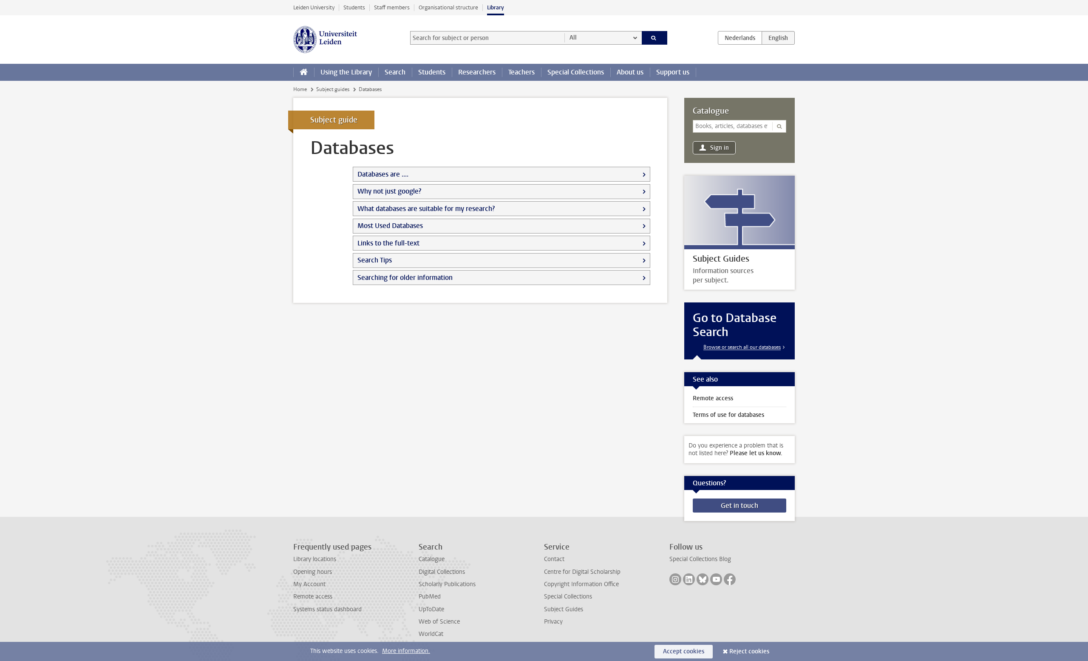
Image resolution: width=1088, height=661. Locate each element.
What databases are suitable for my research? (426, 208)
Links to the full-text (388, 243)
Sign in (719, 148)
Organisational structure (448, 7)
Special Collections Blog (700, 559)
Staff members (392, 7)
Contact (554, 559)
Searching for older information (405, 277)
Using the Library (346, 72)
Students (354, 7)
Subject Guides (563, 609)
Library (495, 7)
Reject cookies (749, 651)
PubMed (430, 597)
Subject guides (332, 89)
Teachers (521, 72)
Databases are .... (382, 174)
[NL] (740, 38)
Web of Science (439, 622)
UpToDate (431, 609)
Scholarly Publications (447, 584)
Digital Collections (442, 572)
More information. (406, 651)
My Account (309, 584)
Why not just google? (389, 191)
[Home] (303, 72)
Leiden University (313, 7)
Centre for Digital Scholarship (582, 572)
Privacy (553, 622)
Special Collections (575, 72)
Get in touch (739, 505)
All (573, 38)
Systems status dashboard (327, 609)
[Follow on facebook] (730, 579)
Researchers (477, 72)
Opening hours (312, 572)
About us (630, 72)
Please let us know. (756, 453)
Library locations (314, 559)
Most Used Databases (390, 225)
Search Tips (374, 260)
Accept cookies (683, 651)
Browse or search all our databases (742, 347)
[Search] (655, 38)
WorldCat (431, 634)
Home (300, 89)
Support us (672, 72)
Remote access (312, 597)
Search (395, 72)
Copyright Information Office (581, 584)
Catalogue (711, 111)
